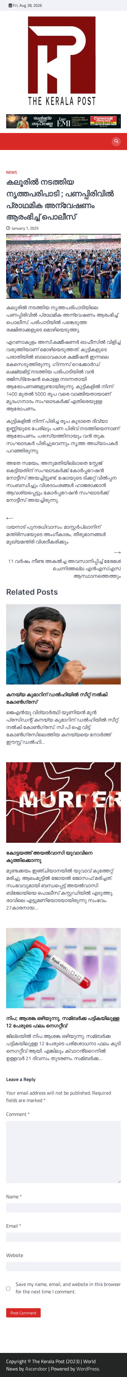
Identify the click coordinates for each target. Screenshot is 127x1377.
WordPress (87, 1368)
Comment (18, 1114)
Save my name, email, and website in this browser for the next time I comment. (68, 1287)
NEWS (11, 172)
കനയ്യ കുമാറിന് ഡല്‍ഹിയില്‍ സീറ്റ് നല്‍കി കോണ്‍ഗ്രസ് (56, 698)
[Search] (116, 141)
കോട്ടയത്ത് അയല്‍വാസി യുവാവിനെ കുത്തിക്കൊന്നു (49, 856)
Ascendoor (36, 1368)
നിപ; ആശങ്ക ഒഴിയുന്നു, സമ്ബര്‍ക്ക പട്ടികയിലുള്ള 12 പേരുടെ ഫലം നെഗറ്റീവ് (62, 1022)
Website (14, 1255)
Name (14, 1196)
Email (13, 1225)
